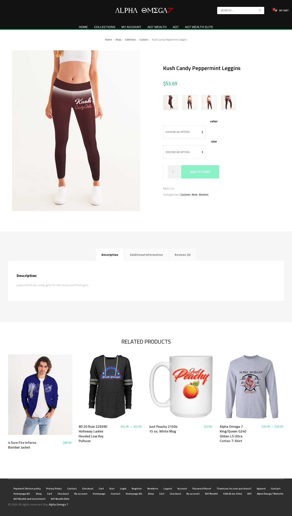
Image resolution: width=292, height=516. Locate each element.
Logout (168, 488)
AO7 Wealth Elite (60, 498)
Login (123, 488)
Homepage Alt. (21, 493)
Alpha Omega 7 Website (270, 493)
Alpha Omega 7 (58, 504)
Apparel (261, 488)
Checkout (87, 488)
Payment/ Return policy (27, 488)
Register (137, 488)
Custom (185, 194)
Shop (39, 493)
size (214, 141)
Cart (101, 488)
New (194, 194)
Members (152, 488)
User (112, 488)
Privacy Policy (54, 488)
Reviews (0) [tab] (182, 255)
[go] (260, 10)
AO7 (249, 493)
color (214, 121)
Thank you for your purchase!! (234, 488)
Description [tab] (110, 255)
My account (80, 493)
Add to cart (200, 171)
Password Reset (201, 488)
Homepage (99, 493)
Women (203, 194)
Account (182, 488)
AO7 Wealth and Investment (29, 498)
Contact (72, 488)
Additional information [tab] (146, 255)
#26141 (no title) (232, 493)
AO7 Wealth (211, 493)
